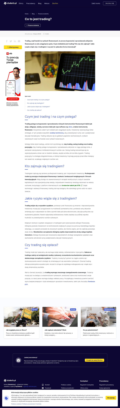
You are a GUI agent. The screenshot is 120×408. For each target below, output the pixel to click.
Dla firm (55, 3)
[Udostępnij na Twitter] (11, 41)
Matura (46, 3)
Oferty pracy (13, 47)
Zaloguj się (109, 3)
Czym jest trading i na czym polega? (38, 99)
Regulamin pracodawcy (106, 385)
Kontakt (47, 385)
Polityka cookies (66, 385)
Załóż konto (96, 3)
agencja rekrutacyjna (29, 386)
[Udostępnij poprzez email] (19, 41)
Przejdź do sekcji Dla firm (94, 360)
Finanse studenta (43, 14)
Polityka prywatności (67, 388)
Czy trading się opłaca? (34, 110)
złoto (70, 127)
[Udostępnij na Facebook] (7, 41)
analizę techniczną (57, 133)
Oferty (21, 3)
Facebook (48, 388)
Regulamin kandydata (87, 385)
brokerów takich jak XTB (71, 185)
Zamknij (38, 404)
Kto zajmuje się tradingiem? (35, 103)
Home (26, 14)
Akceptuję (111, 398)
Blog (39, 3)
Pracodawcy (30, 3)
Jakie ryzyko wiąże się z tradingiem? (38, 106)
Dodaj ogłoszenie (104, 388)
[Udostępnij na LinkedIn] (15, 41)
